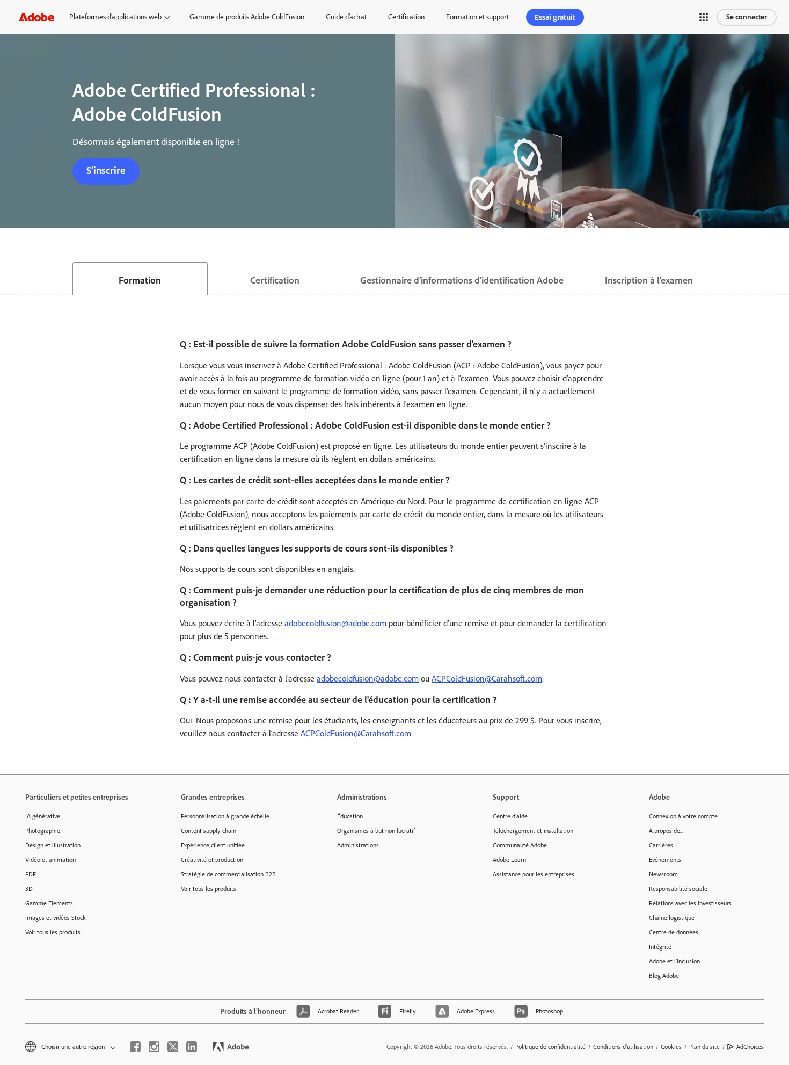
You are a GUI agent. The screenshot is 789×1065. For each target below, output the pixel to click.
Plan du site (704, 1046)
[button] (703, 17)
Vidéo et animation (50, 860)
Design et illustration (53, 845)
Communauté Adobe (520, 845)
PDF (30, 874)
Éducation (350, 816)
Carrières (661, 845)
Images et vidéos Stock (55, 918)
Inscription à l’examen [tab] (649, 280)
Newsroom (663, 874)
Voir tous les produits (53, 932)
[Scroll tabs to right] (780, 278)
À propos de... (666, 831)
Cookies (671, 1046)
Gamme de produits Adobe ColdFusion (246, 16)
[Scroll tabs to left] (8, 278)
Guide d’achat (346, 16)
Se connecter (746, 16)
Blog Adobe (664, 976)
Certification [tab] (274, 280)
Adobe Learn (509, 860)
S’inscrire (106, 170)
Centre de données (673, 932)
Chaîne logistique (672, 918)
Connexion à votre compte (683, 816)
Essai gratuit (555, 17)
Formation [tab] (140, 280)
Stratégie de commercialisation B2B (228, 874)
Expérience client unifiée (213, 845)
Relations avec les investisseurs (690, 903)
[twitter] (172, 1046)
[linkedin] (191, 1046)
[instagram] (154, 1046)
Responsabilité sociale (678, 889)
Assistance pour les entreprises (533, 874)
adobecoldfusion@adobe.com (335, 623)
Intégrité (660, 947)
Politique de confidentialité (550, 1046)
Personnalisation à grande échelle (225, 816)
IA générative (42, 816)
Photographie (42, 831)
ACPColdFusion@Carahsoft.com (487, 678)
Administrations (358, 845)
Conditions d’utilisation (623, 1046)
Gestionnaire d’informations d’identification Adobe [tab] (462, 280)
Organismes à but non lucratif (376, 831)
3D (29, 889)
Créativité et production (212, 860)
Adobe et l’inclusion (674, 961)
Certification (406, 16)
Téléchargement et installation (533, 831)
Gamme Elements (49, 903)
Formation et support (477, 16)
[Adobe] (36, 17)
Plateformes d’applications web (115, 16)
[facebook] (135, 1046)
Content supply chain (208, 831)
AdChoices (750, 1046)
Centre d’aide (510, 816)
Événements (665, 860)
